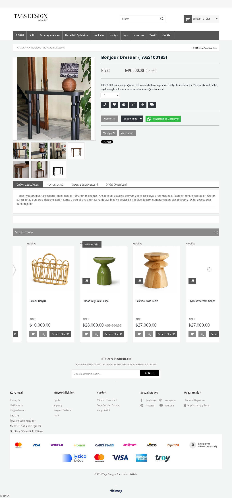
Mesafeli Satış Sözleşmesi (25, 426)
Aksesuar (139, 35)
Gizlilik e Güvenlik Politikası (26, 431)
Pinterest (150, 405)
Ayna (126, 35)
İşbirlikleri (166, 35)
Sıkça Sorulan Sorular (108, 405)
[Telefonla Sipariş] (105, 105)
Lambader (99, 35)
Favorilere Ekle (17, 334)
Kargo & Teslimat (62, 410)
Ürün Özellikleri (27, 184)
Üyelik (56, 400)
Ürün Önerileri (116, 184)
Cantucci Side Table (130, 301)
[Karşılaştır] (133, 105)
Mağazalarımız (17, 410)
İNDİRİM (19, 35)
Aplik (31, 35)
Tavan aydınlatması (50, 35)
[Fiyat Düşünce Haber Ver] (142, 105)
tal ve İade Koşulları (24, 420)
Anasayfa (15, 400)
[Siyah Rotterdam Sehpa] (193, 269)
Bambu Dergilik (21, 301)
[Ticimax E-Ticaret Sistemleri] (116, 491)
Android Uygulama (195, 400)
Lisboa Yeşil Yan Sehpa (79, 301)
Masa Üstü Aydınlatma (76, 35)
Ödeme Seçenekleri (85, 184)
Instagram (170, 400)
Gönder (149, 372)
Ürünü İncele (27, 334)
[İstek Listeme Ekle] (124, 105)
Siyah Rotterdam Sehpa (185, 301)
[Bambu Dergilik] (34, 269)
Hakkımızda (16, 405)
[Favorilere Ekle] (114, 105)
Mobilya (114, 35)
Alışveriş (57, 405)
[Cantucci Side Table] (140, 269)
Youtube (169, 405)
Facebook (150, 400)
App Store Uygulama (198, 405)
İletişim (14, 415)
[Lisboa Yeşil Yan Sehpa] (87, 269)
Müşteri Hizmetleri (107, 400)
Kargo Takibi (103, 410)
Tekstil (153, 35)
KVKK (56, 415)
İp (11, 420)
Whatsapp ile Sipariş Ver (166, 118)
